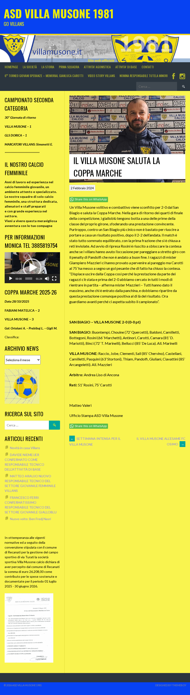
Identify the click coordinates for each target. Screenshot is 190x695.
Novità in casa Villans (25, 448)
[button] (32, 267)
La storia (47, 66)
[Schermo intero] (54, 278)
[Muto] (47, 278)
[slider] (28, 278)
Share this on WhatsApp (91, 199)
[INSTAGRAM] (182, 76)
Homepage (11, 66)
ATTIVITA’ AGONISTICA (97, 66)
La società (30, 66)
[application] (32, 267)
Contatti (148, 66)
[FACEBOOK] (173, 76)
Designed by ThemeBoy (170, 685)
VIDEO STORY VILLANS (101, 75)
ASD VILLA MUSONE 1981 (59, 13)
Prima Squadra (69, 66)
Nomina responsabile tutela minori (144, 75)
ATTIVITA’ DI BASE (126, 66)
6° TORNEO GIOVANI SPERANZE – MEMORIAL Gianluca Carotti (44, 75)
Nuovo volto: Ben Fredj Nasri (30, 519)
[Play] (10, 278)
